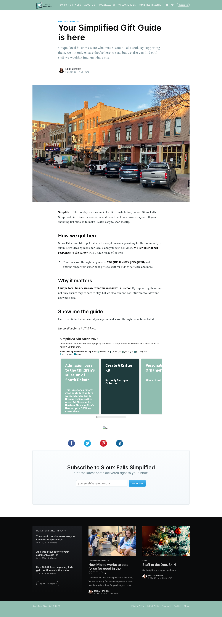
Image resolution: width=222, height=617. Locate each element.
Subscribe (183, 5)
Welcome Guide (127, 5)
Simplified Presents (150, 5)
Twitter (177, 606)
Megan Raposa (73, 69)
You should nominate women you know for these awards (55, 538)
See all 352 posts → (48, 583)
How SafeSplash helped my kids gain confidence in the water (54, 569)
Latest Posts (153, 606)
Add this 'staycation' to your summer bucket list (52, 553)
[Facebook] (167, 4)
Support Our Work (70, 5)
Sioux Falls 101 (106, 5)
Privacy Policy (137, 606)
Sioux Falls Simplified (42, 606)
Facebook (166, 606)
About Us (89, 5)
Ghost (187, 606)
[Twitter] (172, 4)
